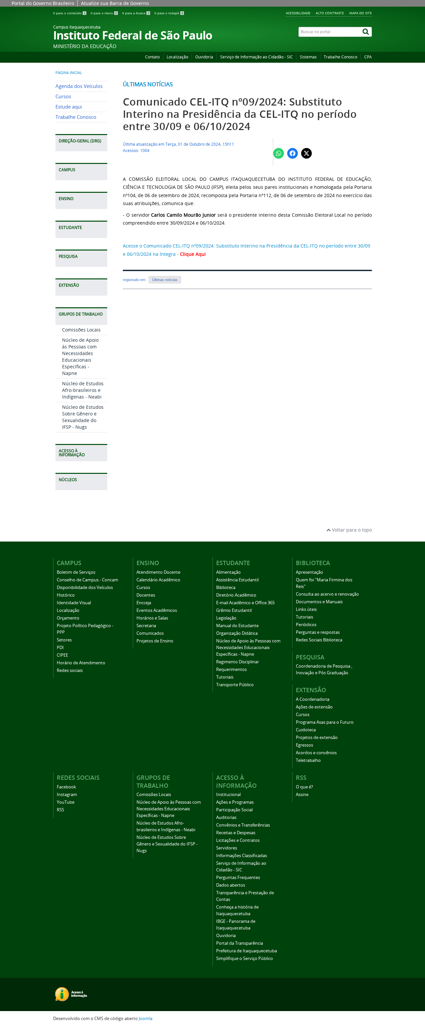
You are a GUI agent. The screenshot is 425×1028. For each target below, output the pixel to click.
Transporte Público (235, 685)
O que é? (304, 787)
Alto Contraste (330, 13)
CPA (368, 57)
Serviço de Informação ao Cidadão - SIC (256, 57)
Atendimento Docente (158, 572)
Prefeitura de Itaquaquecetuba (246, 951)
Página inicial (68, 72)
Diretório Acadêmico (236, 595)
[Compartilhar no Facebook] (292, 153)
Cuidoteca (306, 730)
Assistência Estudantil (237, 580)
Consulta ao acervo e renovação (327, 594)
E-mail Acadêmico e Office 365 (245, 603)
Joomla (145, 1018)
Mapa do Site (360, 13)
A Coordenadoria (312, 699)
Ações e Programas (235, 802)
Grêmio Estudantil (234, 610)
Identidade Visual (74, 603)
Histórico (66, 595)
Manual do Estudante (237, 625)
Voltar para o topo (351, 530)
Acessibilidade (298, 13)
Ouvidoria (204, 57)
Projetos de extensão (317, 737)
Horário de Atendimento (81, 663)
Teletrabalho (308, 760)
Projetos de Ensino (154, 641)
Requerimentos (231, 669)
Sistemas (308, 57)
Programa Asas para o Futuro (325, 722)
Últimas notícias (148, 84)
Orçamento (68, 618)
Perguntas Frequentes (238, 877)
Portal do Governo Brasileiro (43, 3)
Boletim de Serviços (76, 572)
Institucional (228, 794)
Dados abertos (230, 885)
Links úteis (306, 609)
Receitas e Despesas (235, 833)
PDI (60, 647)
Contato (152, 57)
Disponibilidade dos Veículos (85, 587)
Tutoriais (224, 677)
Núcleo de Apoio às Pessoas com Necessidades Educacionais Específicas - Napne (80, 356)
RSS (60, 810)
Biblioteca (225, 587)
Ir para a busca (135, 13)
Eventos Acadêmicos (156, 610)
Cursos (63, 96)
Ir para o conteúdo (69, 13)
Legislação (226, 618)
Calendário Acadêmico (158, 580)
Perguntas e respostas (318, 632)
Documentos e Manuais (319, 602)
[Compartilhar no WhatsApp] (278, 153)
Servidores (226, 848)
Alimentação (228, 572)
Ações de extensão (314, 707)
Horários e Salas (152, 618)
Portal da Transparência (239, 943)
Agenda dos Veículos (79, 86)
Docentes (145, 595)
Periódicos (306, 624)
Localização (177, 57)
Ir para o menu (104, 13)
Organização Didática (237, 633)
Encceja (143, 603)
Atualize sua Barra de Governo (115, 3)
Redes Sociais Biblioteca (319, 640)
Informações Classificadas (241, 855)
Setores (64, 640)
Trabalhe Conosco (340, 57)
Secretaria (146, 625)
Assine (302, 794)
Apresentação (309, 572)
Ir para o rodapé (168, 13)
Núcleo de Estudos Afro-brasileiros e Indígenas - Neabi (83, 390)
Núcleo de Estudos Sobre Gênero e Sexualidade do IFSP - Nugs (83, 417)
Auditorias (226, 817)
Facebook (66, 787)
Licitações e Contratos (238, 840)
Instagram (67, 794)
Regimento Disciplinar (237, 662)
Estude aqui (68, 107)
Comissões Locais (81, 330)
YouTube (65, 802)
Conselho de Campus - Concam (87, 580)
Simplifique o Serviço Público (244, 958)
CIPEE (62, 655)
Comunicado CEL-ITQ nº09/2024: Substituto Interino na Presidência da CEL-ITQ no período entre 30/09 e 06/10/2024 (240, 114)
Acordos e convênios (316, 753)
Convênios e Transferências (243, 825)
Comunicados (150, 633)
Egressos (304, 745)
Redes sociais (70, 670)
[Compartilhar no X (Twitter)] (306, 153)
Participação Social (234, 810)
